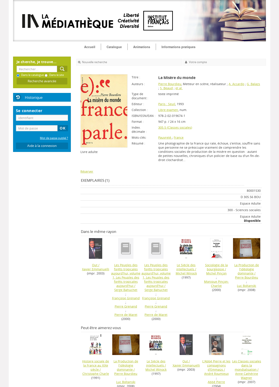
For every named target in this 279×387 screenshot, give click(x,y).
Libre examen (168, 110)
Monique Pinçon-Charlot (216, 283)
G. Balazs (253, 84)
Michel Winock (186, 273)
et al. (179, 88)
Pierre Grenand (126, 306)
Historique (34, 97)
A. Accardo (236, 84)
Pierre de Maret (125, 315)
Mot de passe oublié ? (54, 138)
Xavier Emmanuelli (95, 269)
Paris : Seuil (166, 104)
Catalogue (114, 47)
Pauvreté (165, 137)
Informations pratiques (179, 47)
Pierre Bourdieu (169, 84)
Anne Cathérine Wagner (246, 376)
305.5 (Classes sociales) (175, 127)
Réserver (86, 171)
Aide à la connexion (42, 145)
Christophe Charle (95, 374)
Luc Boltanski (246, 286)
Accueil (89, 47)
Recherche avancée (42, 81)
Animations (141, 47)
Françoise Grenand (126, 298)
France (179, 137)
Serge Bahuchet (125, 290)
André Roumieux (216, 374)
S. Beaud (166, 88)
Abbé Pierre (216, 382)
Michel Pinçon (216, 273)
